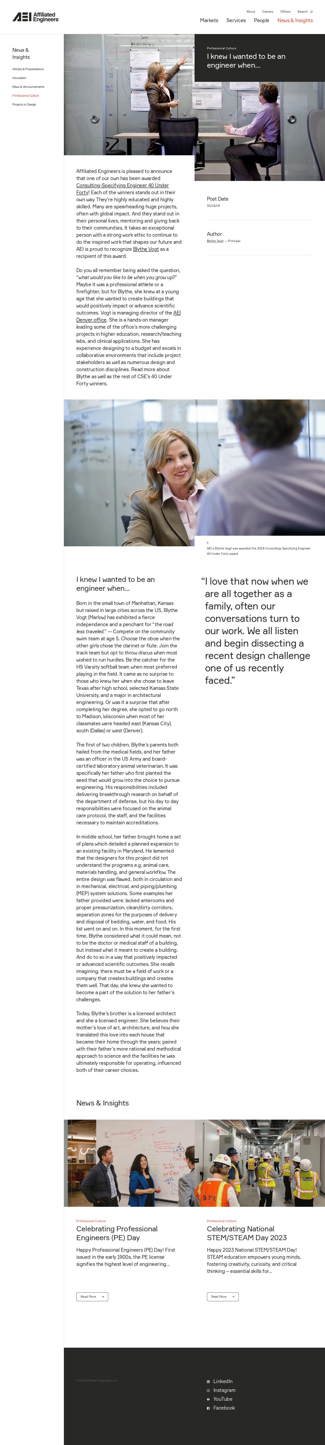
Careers (267, 11)
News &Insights (21, 53)
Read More (88, 1296)
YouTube (222, 1399)
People (261, 20)
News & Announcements (28, 86)
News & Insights (295, 20)
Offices (285, 11)
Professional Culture (25, 95)
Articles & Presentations (28, 69)
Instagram (224, 1390)
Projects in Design (24, 104)
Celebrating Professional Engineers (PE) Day (116, 1233)
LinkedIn (222, 1381)
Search (303, 11)
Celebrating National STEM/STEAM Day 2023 (247, 1233)
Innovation (19, 78)
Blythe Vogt (146, 249)
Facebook (223, 1408)
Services (236, 20)
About (251, 11)
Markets (209, 20)
